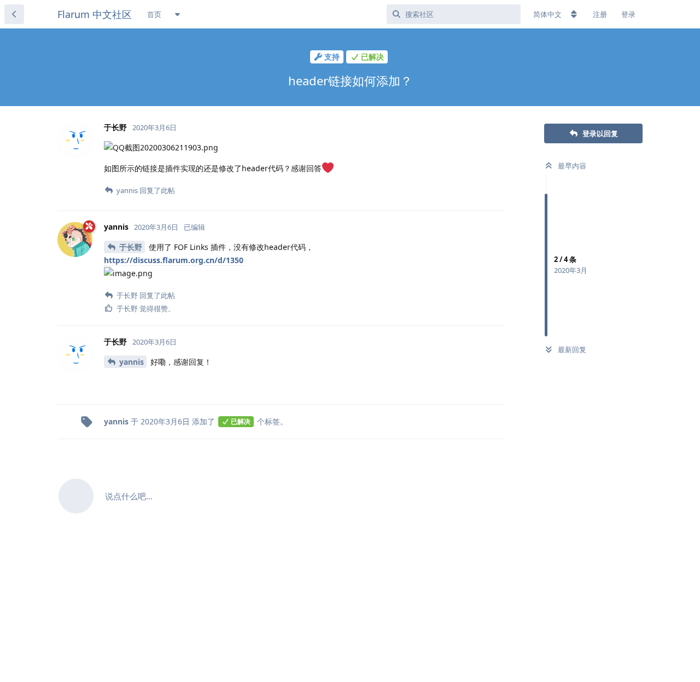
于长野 (130, 247)
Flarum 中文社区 (94, 14)
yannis (131, 362)
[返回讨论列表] (14, 14)
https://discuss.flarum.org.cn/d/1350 (173, 260)
